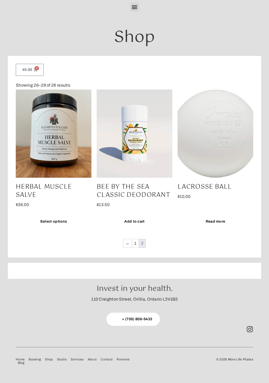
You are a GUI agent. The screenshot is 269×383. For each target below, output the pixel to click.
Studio (62, 359)
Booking (35, 359)
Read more (215, 221)
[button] (134, 7)
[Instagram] (249, 329)
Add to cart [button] (134, 221)
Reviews (123, 359)
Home (20, 359)
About (92, 359)
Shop (49, 359)
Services (77, 359)
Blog (21, 363)
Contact (107, 359)
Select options (53, 221)
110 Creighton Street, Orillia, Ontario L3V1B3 (134, 299)
